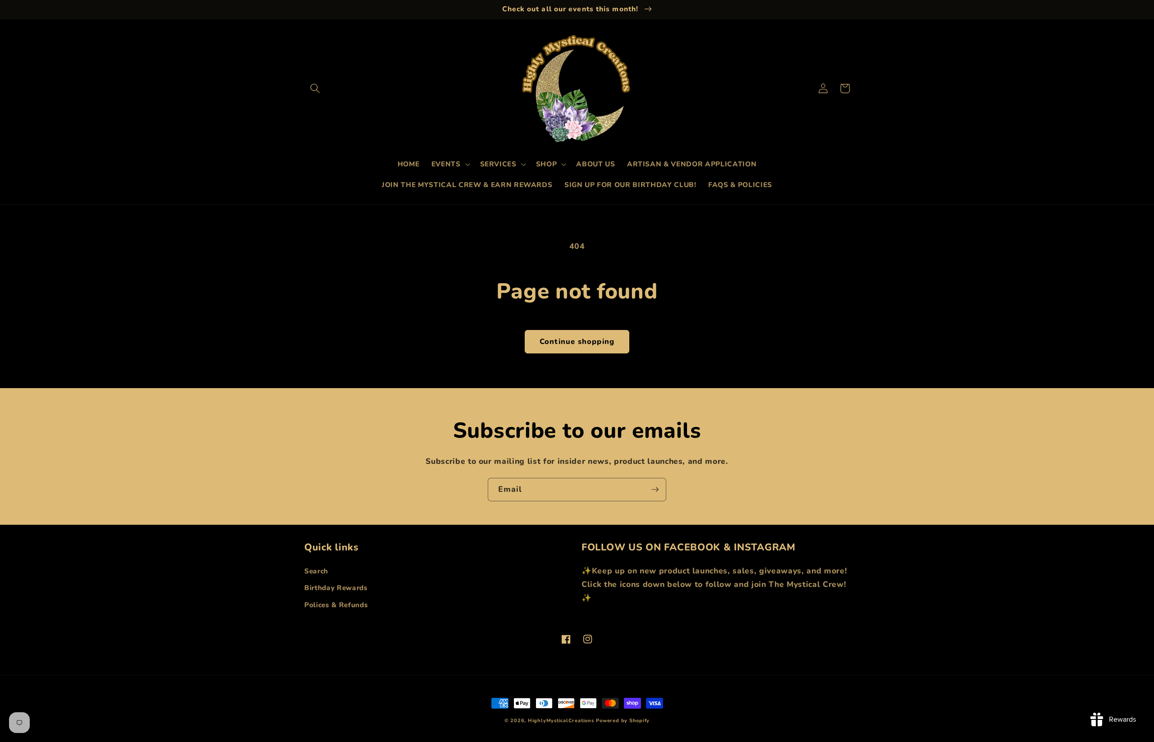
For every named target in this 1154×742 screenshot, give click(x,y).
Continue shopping (577, 341)
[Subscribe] (655, 489)
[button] (315, 88)
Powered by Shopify (623, 720)
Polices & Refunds (336, 604)
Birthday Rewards (336, 587)
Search (316, 571)
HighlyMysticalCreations (561, 720)
